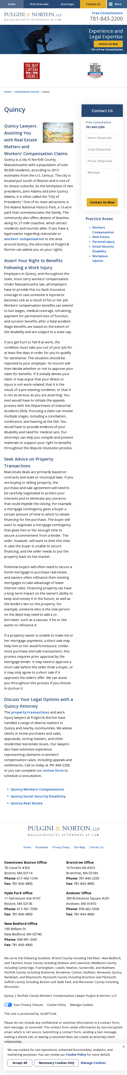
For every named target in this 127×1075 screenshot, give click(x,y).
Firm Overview (39, 4)
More (118, 4)
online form (53, 770)
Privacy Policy (61, 847)
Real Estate (100, 237)
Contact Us (93, 4)
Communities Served (26, 91)
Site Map (79, 847)
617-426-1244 (27, 878)
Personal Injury (103, 242)
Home (12, 4)
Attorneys (67, 4)
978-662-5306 (89, 909)
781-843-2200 (106, 18)
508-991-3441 (27, 939)
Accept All (20, 1063)
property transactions (30, 712)
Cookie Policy (56, 1005)
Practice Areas (99, 218)
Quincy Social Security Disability (38, 796)
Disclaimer (41, 847)
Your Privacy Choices (28, 1005)
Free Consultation (107, 13)
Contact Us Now (108, 43)
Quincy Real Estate (27, 803)
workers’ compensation (24, 239)
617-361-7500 (27, 909)
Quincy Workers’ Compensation (37, 789)
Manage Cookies (81, 1005)
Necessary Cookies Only (56, 1063)
